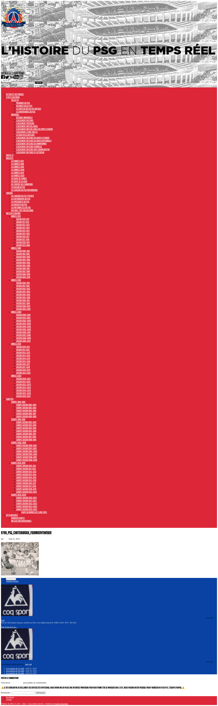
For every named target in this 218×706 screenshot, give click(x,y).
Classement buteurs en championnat (31, 143)
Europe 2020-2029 (18, 494)
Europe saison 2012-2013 (26, 471)
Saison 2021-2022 (23, 381)
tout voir (28, 664)
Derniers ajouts (18, 518)
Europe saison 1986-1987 (26, 413)
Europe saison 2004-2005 (26, 454)
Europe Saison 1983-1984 (26, 407)
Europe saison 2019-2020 (26, 491)
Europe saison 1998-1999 (26, 439)
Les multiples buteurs (25, 135)
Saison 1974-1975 (23, 230)
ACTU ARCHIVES (12, 515)
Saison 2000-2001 (23, 314)
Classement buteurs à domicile (29, 146)
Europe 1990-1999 (18, 419)
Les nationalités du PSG (21, 207)
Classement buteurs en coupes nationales (33, 140)
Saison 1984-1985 (23, 262)
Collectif (15, 100)
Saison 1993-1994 (23, 291)
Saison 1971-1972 (22, 222)
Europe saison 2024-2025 (26, 509)
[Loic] (17, 615)
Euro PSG (9, 399)
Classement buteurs (24, 120)
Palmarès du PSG (23, 103)
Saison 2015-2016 (23, 361)
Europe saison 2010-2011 (26, 465)
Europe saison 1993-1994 (26, 425)
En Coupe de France (19, 178)
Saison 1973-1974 (23, 227)
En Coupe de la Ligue (19, 181)
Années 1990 (16, 280)
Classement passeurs (25, 123)
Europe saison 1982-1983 (26, 404)
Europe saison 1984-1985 (26, 410)
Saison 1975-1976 (23, 233)
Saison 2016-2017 (23, 364)
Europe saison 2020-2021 (26, 497)
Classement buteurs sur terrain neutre (33, 149)
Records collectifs (24, 105)
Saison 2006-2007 (23, 332)
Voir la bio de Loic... (9, 627)
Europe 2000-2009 (18, 442)
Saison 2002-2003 (23, 320)
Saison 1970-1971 (22, 219)
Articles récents (12, 581)
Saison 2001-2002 (23, 317)
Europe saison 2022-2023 (26, 503)
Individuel (15, 114)
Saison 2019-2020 (23, 372)
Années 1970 (16, 216)
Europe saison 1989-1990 (26, 416)
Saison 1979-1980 (23, 245)
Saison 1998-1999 (23, 306)
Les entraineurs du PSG (20, 198)
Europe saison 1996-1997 (26, 433)
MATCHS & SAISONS (13, 213)
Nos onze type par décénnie (22, 210)
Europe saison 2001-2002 (26, 448)
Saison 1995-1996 (23, 297)
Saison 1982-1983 (23, 256)
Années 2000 (16, 312)
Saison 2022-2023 (23, 384)
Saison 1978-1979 (23, 242)
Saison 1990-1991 (23, 283)
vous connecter (17, 683)
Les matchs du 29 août (15, 673)
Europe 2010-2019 (18, 462)
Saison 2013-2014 (23, 355)
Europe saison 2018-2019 (26, 489)
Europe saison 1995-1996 (26, 431)
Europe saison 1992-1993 (26, 422)
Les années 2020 (17, 175)
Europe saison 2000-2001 (26, 445)
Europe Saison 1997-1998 (26, 436)
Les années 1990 (17, 166)
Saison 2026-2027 (23, 396)
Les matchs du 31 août (15, 669)
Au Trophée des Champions (22, 184)
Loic (6, 539)
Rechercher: (6, 83)
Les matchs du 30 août (15, 671)
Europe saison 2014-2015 (26, 477)
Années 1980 (16, 248)
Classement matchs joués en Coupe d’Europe (34, 129)
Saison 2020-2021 (23, 378)
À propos (11, 579)
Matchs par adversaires (21, 520)
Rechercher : (6, 693)
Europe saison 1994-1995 (26, 428)
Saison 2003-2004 (23, 323)
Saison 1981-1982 (23, 253)
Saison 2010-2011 (23, 346)
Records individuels (24, 117)
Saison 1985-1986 (23, 265)
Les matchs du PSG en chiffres (28, 108)
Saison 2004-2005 (23, 326)
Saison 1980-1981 (23, 251)
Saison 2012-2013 (23, 352)
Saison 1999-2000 (23, 309)
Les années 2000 (17, 169)
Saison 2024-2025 (23, 390)
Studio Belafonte (61, 704)
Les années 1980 (17, 164)
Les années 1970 (17, 161)
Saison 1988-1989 (23, 274)
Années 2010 (16, 343)
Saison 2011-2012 (23, 349)
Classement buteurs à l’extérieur (30, 152)
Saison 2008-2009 (23, 338)
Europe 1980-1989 (18, 402)
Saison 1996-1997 (23, 300)
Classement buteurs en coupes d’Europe (33, 137)
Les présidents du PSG (20, 201)
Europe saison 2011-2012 (26, 468)
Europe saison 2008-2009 (26, 460)
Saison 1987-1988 (23, 271)
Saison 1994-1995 (23, 294)
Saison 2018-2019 (23, 370)
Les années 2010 (17, 172)
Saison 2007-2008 (23, 335)
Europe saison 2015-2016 (26, 480)
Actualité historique (15, 94)
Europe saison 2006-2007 (26, 457)
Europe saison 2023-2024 (26, 506)
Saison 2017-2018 (23, 367)
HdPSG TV (9, 155)
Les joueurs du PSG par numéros (24, 190)
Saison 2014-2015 (23, 358)
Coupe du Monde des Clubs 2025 (34, 512)
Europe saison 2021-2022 (26, 500)
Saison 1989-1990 (23, 277)
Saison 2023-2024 (23, 387)
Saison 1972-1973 (23, 224)
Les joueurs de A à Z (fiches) (22, 195)
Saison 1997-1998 (23, 303)
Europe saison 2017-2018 (26, 486)
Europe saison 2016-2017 (26, 483)
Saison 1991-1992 (23, 285)
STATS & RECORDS (13, 97)
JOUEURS (9, 193)
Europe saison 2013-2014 (26, 474)
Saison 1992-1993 (23, 288)
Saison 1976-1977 (22, 236)
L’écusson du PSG (18, 187)
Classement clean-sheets (27, 132)
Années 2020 (16, 375)
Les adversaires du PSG (25, 111)
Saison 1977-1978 (22, 239)
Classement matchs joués (27, 126)
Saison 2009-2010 (23, 341)
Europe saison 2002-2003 (26, 451)
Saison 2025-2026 (23, 393)
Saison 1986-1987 (23, 268)
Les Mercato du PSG (19, 204)
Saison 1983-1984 (23, 259)
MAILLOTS (9, 158)
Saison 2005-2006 (23, 329)
